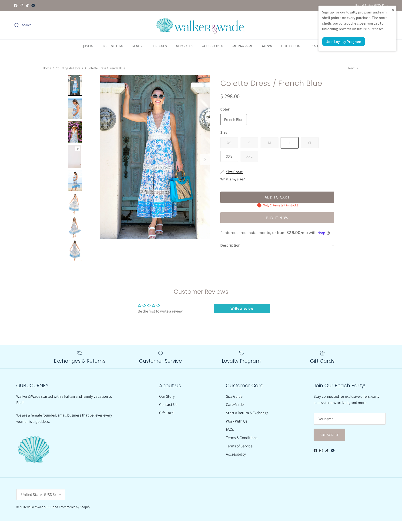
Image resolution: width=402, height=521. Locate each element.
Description (230, 245)
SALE (315, 46)
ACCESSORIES (212, 46)
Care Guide (235, 404)
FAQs (230, 429)
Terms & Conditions (241, 437)
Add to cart (277, 197)
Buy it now (277, 217)
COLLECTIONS (291, 46)
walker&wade (36, 507)
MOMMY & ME (242, 46)
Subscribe (329, 435)
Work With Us (236, 421)
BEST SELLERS (113, 46)
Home (47, 68)
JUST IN (88, 46)
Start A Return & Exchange (247, 412)
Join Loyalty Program (343, 41)
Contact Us (168, 404)
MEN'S (267, 46)
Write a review (242, 308)
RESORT (138, 46)
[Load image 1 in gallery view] (155, 157)
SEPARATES (184, 46)
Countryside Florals (69, 68)
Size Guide (234, 396)
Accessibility (236, 454)
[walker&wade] (201, 25)
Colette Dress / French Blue (106, 68)
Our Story (167, 396)
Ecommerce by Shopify (74, 507)
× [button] (393, 10)
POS (49, 507)
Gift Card (166, 412)
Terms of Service (239, 446)
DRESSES (160, 46)
